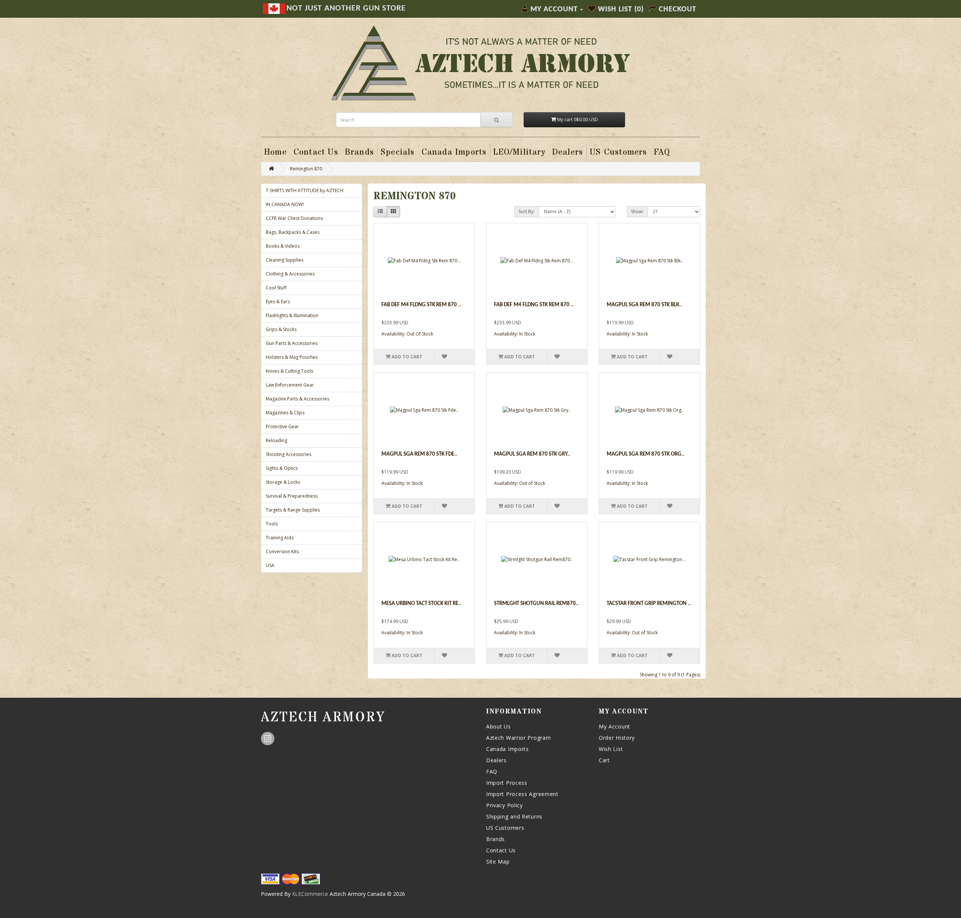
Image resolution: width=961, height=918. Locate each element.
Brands (495, 839)
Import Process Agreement (522, 794)
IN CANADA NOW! (285, 204)
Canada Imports (507, 748)
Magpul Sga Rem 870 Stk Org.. (645, 454)
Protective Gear (282, 426)
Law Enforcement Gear (290, 385)
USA (270, 565)
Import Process (506, 782)
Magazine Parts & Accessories (297, 399)
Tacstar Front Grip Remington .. (649, 603)
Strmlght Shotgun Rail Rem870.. (536, 603)
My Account (614, 726)
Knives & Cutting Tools (289, 371)
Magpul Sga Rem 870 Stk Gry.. (532, 454)
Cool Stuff (276, 287)
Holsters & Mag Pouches (292, 357)
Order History (617, 737)
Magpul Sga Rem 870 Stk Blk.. (644, 305)
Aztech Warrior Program (518, 737)
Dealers (496, 760)
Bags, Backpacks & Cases (292, 232)
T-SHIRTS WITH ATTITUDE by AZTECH (304, 190)
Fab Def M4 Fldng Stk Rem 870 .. (421, 305)
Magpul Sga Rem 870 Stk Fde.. (419, 454)
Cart (604, 760)
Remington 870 (306, 169)
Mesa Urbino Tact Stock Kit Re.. (421, 603)
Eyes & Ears (278, 301)
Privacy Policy (504, 805)
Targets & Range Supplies (293, 510)
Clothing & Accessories (290, 274)
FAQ (491, 771)
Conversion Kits (282, 551)
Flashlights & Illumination (292, 315)
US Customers (505, 827)
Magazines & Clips (285, 412)
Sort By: (526, 211)
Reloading (276, 440)
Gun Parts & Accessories (292, 343)
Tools (272, 524)
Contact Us (501, 850)
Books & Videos (283, 246)
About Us (498, 726)
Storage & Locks (283, 482)
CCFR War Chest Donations (294, 218)
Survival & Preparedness (292, 496)
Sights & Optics (282, 468)
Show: (637, 211)
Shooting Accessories (288, 454)
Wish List (611, 748)
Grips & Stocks (281, 329)
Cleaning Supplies (284, 260)
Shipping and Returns (514, 816)
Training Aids (280, 537)
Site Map (498, 861)
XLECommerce (310, 893)
